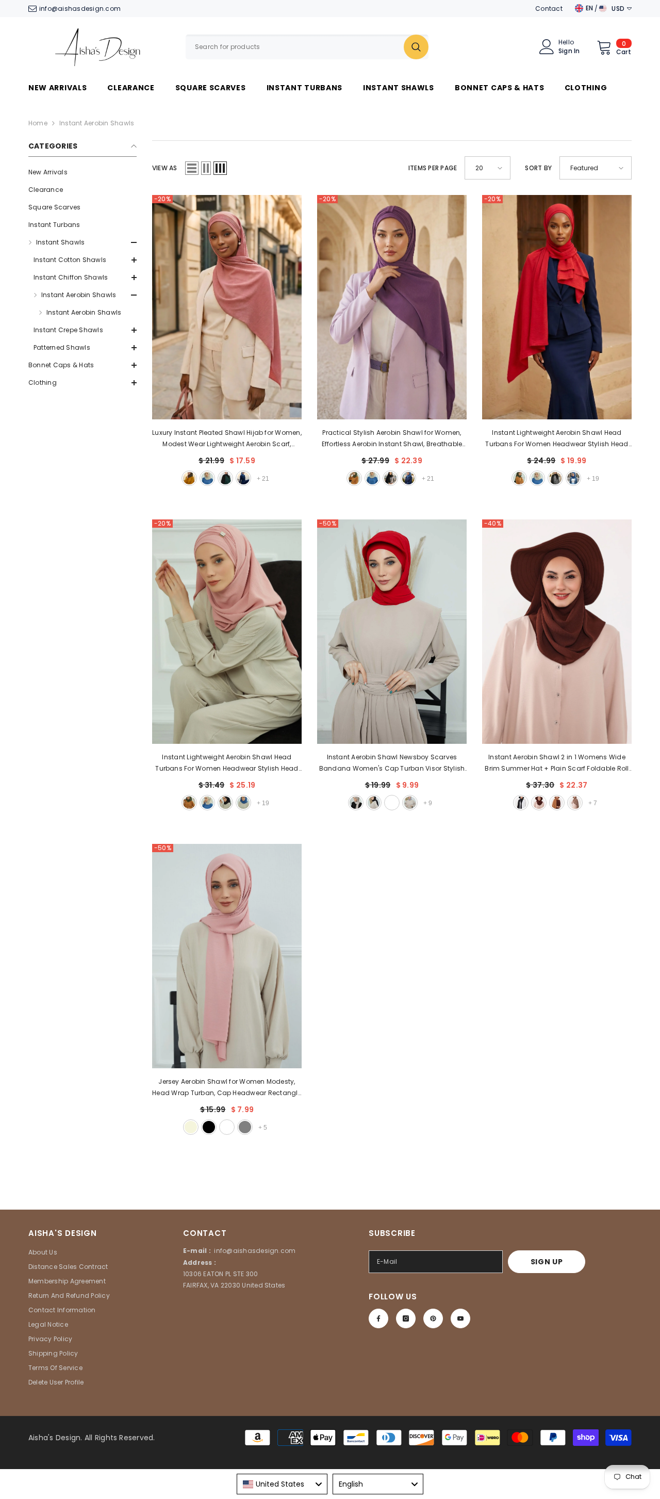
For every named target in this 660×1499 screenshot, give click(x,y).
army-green (189, 478)
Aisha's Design (54, 1437)
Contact (549, 8)
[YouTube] (460, 1318)
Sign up (547, 1262)
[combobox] (295, 47)
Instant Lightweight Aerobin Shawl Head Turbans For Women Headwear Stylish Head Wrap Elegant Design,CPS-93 (556, 439)
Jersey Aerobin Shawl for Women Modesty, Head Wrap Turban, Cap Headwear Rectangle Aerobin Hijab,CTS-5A (227, 1088)
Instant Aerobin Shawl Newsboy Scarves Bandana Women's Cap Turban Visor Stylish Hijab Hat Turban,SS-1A (392, 763)
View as (164, 168)
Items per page (432, 168)
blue (243, 478)
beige (207, 478)
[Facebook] (378, 1318)
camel (557, 802)
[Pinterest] (433, 1318)
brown (539, 802)
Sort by (538, 168)
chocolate (575, 802)
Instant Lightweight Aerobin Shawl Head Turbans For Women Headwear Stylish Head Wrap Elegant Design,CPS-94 (226, 763)
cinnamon (392, 802)
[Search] (307, 47)
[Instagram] (406, 1318)
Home (37, 123)
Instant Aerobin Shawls (96, 123)
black (225, 478)
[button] (82, 383)
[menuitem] (82, 172)
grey (410, 802)
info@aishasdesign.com (80, 8)
